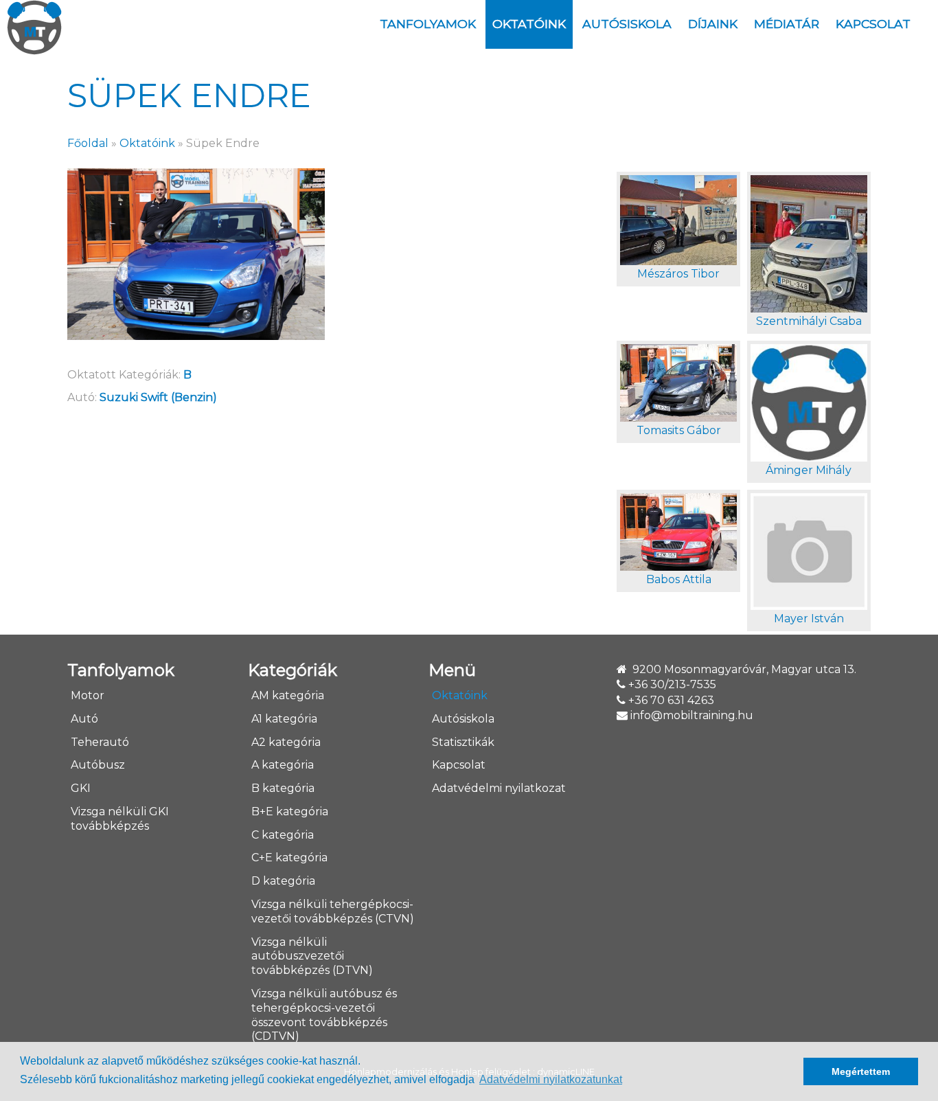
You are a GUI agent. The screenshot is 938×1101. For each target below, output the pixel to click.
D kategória (283, 880)
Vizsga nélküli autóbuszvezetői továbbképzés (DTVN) (312, 956)
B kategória (282, 788)
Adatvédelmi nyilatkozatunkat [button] (550, 1079)
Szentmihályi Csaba (809, 321)
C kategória (282, 834)
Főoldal (87, 143)
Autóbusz (98, 764)
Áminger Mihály (808, 470)
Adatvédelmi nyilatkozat (499, 788)
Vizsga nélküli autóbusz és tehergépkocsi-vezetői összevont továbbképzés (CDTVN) (324, 1015)
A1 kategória (284, 718)
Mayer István (809, 618)
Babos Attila (678, 579)
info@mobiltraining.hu (691, 715)
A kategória (282, 764)
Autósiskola (627, 23)
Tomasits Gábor (679, 430)
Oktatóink (529, 23)
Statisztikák (463, 742)
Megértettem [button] (861, 1071)
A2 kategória (286, 742)
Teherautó (100, 742)
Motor (87, 695)
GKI (81, 788)
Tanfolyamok (428, 23)
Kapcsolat (873, 23)
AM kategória (287, 695)
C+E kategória (289, 857)
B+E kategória (289, 811)
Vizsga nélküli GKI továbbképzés (120, 818)
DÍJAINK (712, 23)
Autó (84, 718)
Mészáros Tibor (678, 273)
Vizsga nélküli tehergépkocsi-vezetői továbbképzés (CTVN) (332, 911)
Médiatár (786, 23)
